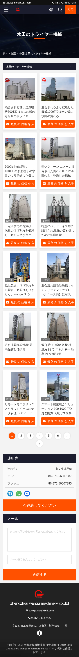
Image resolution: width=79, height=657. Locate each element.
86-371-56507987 (65, 2)
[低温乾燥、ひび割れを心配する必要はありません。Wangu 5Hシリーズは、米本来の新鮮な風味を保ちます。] (20, 267)
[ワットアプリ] (19, 493)
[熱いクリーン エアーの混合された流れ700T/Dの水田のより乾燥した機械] (58, 148)
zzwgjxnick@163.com (18, 2)
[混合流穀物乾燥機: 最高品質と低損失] (20, 327)
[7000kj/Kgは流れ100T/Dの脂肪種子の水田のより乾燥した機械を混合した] (20, 148)
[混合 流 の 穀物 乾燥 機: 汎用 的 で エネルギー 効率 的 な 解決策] (58, 327)
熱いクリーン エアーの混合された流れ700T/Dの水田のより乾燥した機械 (58, 171)
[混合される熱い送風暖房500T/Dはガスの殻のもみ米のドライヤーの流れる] (20, 89)
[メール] (27, 493)
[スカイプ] (10, 493)
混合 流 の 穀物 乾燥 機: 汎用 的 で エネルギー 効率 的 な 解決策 (57, 349)
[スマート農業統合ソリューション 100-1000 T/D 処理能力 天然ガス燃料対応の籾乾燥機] (58, 386)
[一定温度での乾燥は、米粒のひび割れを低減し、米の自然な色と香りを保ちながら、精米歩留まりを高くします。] (20, 208)
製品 (13, 53)
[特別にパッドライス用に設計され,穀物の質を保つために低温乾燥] (58, 208)
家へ (5, 53)
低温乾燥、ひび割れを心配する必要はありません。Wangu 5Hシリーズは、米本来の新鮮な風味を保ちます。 (19, 294)
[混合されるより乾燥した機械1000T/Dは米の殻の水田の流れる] (58, 89)
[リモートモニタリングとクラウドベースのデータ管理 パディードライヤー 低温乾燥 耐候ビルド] (20, 386)
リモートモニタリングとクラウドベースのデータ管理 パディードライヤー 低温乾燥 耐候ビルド (20, 413)
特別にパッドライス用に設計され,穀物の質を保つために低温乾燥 (57, 231)
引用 (70, 9)
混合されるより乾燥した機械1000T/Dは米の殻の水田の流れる (57, 112)
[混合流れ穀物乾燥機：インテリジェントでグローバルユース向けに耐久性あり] (58, 267)
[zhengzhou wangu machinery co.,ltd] (18, 9)
